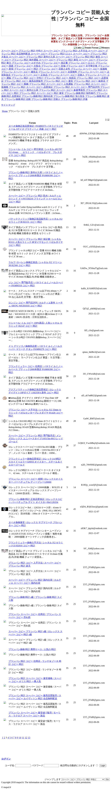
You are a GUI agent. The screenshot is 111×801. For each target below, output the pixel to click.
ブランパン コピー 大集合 (27, 66)
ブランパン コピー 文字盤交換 (82, 66)
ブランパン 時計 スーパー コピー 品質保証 (31, 87)
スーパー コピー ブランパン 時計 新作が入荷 (32, 57)
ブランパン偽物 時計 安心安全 (69, 96)
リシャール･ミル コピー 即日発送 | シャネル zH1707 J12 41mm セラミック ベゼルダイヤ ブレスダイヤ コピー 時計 (35, 152)
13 (29, 737)
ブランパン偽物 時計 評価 (74, 99)
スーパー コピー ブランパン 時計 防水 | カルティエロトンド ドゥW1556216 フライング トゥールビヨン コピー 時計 (35, 198)
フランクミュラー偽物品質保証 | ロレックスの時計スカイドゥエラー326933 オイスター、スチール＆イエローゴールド (35, 462)
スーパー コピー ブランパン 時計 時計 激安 (78, 57)
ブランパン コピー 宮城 (53, 66)
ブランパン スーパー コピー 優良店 (19, 72)
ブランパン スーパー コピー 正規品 (29, 75)
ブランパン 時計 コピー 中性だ (28, 78)
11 (23, 737)
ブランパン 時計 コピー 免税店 (60, 78)
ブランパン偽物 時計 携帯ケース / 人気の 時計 (32, 649)
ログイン (6, 759)
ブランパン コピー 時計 (26, 69)
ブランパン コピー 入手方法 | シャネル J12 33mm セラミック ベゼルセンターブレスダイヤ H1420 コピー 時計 (36, 413)
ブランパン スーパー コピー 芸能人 (66, 75)
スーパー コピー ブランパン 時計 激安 (59, 60)
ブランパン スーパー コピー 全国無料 (58, 72)
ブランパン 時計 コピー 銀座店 (90, 81)
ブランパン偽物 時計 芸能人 (46, 99)
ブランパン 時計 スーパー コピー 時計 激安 (41, 93)
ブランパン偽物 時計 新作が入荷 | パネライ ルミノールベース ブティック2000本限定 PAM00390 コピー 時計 (36, 175)
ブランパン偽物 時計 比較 (17, 99)
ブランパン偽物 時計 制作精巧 (80, 93)
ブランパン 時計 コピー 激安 (59, 81)
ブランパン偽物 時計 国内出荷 (37, 96)
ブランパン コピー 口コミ (82, 63)
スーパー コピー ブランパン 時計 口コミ (52, 54)
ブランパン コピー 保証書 (54, 63)
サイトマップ (8, 105)
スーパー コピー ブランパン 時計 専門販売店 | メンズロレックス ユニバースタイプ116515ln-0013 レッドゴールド (36, 438)
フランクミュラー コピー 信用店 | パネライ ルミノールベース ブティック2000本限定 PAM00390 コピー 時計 (36, 369)
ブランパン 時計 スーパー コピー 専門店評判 (76, 87)
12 (26, 737)
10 (20, 737)
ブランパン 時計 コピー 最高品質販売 (24, 81)
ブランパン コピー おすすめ (26, 63)
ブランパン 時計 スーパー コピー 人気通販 (51, 84)
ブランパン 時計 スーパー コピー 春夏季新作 (62, 90)
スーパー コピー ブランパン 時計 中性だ (22, 50)
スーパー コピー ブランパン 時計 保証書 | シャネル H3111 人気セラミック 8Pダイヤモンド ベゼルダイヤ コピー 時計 (36, 242)
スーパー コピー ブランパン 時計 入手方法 (66, 50)
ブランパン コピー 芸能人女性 (55, 69)
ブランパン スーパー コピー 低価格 (89, 69)
